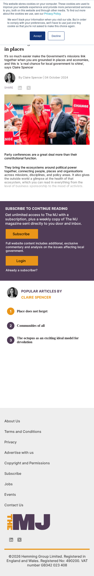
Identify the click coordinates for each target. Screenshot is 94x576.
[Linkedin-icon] (11, 540)
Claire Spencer (33, 77)
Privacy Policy (52, 13)
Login (21, 261)
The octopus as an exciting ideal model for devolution (48, 340)
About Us (12, 421)
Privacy (10, 442)
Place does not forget (32, 311)
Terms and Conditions (22, 431)
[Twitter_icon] (19, 540)
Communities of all (31, 325)
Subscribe (21, 234)
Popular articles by (41, 291)
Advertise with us (19, 452)
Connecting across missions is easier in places (44, 46)
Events (10, 494)
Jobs (8, 484)
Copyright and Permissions (27, 463)
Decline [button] (56, 36)
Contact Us (13, 505)
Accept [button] (37, 36)
